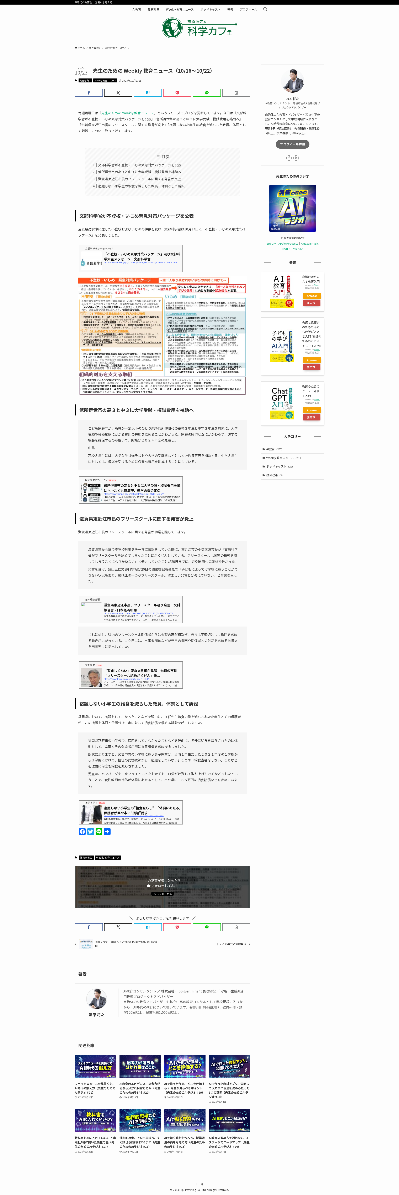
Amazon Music (310, 243)
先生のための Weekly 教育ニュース (127, 112)
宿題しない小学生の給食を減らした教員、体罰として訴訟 (141, 185)
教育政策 (274, 475)
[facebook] (289, 158)
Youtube (298, 249)
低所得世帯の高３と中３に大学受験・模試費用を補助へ (139, 171)
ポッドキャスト (279, 466)
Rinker (317, 285)
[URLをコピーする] (236, 93)
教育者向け (85, 80)
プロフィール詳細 (292, 144)
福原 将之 (97, 1014)
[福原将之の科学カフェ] (199, 27)
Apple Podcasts (288, 243)
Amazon (312, 296)
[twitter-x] (296, 158)
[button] (89, 93)
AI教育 (274, 449)
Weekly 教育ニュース (105, 80)
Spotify (271, 243)
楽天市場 (311, 303)
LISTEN (286, 249)
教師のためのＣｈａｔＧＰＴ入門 (311, 391)
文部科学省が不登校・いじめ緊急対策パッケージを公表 (139, 164)
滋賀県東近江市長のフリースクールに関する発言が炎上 (139, 178)
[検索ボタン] (265, 9)
